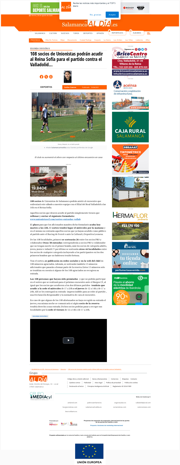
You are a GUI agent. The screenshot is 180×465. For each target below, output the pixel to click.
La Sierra (107, 40)
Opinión (100, 33)
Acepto (112, 14)
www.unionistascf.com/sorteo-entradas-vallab (55, 219)
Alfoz (148, 40)
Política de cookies (131, 383)
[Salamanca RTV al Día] (90, 23)
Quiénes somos (74, 383)
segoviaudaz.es (120, 403)
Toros (76, 33)
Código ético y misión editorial (78, 379)
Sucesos (65, 33)
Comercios (114, 379)
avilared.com (72, 403)
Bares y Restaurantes (99, 379)
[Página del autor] (68, 77)
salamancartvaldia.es (94, 407)
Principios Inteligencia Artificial (98, 386)
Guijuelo (97, 40)
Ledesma (139, 40)
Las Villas (129, 40)
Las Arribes (118, 40)
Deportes (88, 33)
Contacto (134, 379)
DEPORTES (46, 86)
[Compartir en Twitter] (46, 77)
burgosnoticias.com (70, 407)
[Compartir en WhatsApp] (51, 77)
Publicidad (87, 383)
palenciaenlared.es (94, 403)
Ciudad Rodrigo (85, 40)
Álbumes (137, 33)
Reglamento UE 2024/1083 (122, 386)
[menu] (148, 33)
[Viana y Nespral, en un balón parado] (68, 117)
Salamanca (40, 33)
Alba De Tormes (51, 40)
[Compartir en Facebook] (41, 77)
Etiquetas (125, 379)
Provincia (35, 40)
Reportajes (117, 33)
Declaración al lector (76, 386)
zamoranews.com (144, 407)
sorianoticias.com (119, 407)
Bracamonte (72, 40)
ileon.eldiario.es (71, 411)
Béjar (63, 40)
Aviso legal (98, 383)
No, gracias (95, 14)
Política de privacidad (113, 383)
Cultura (53, 33)
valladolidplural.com (143, 403)
